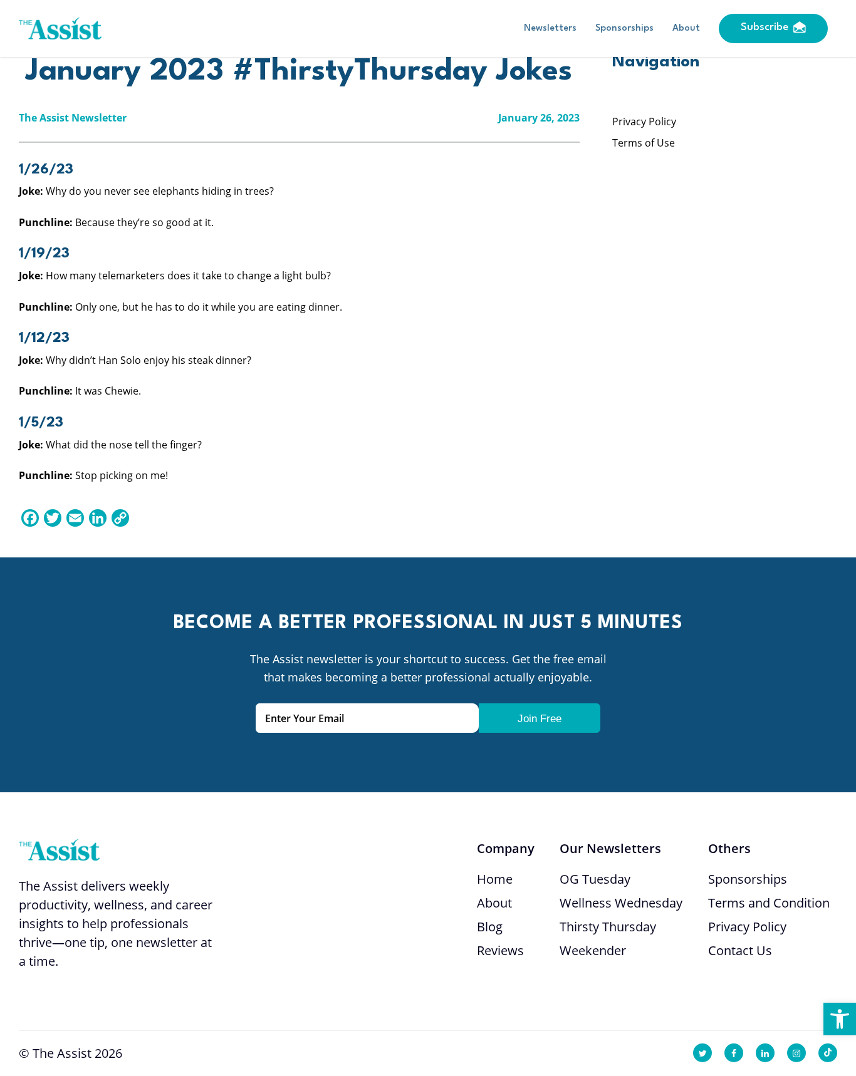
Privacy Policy (644, 121)
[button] (839, 1019)
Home (495, 879)
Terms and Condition (769, 902)
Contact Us (740, 950)
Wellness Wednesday (621, 902)
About (686, 28)
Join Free (539, 719)
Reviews (500, 950)
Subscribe (764, 27)
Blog (490, 926)
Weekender (593, 950)
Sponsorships (624, 28)
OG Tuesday (595, 879)
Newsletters (550, 28)
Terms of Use (643, 143)
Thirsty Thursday (608, 926)
